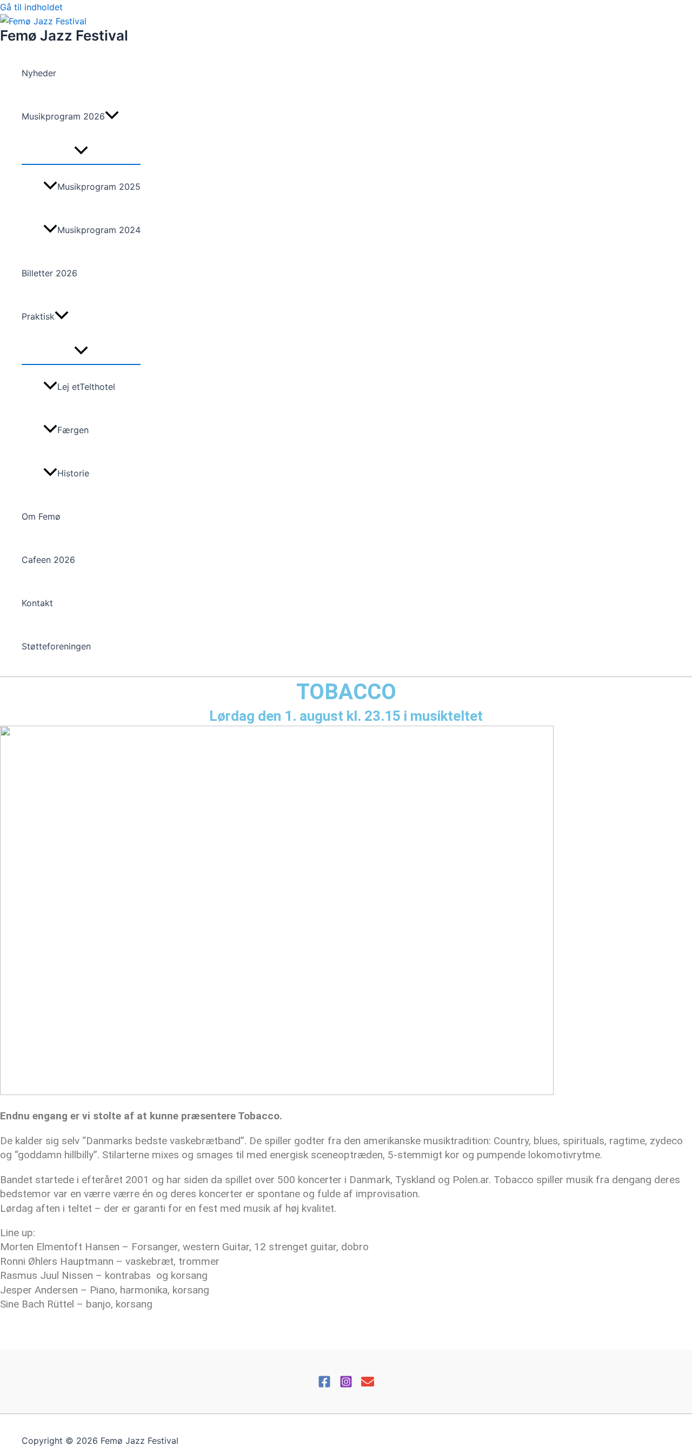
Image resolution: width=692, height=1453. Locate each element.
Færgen (73, 429)
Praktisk (38, 316)
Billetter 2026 (49, 273)
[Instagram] (346, 1384)
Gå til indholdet (31, 7)
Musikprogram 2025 (99, 186)
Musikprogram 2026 (63, 116)
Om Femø (41, 516)
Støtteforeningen (56, 646)
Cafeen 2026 (48, 559)
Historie (73, 473)
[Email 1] (367, 1384)
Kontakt (37, 603)
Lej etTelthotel (86, 386)
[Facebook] (324, 1384)
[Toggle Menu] (81, 151)
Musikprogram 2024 (99, 229)
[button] (112, 116)
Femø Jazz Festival (64, 35)
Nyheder (39, 73)
